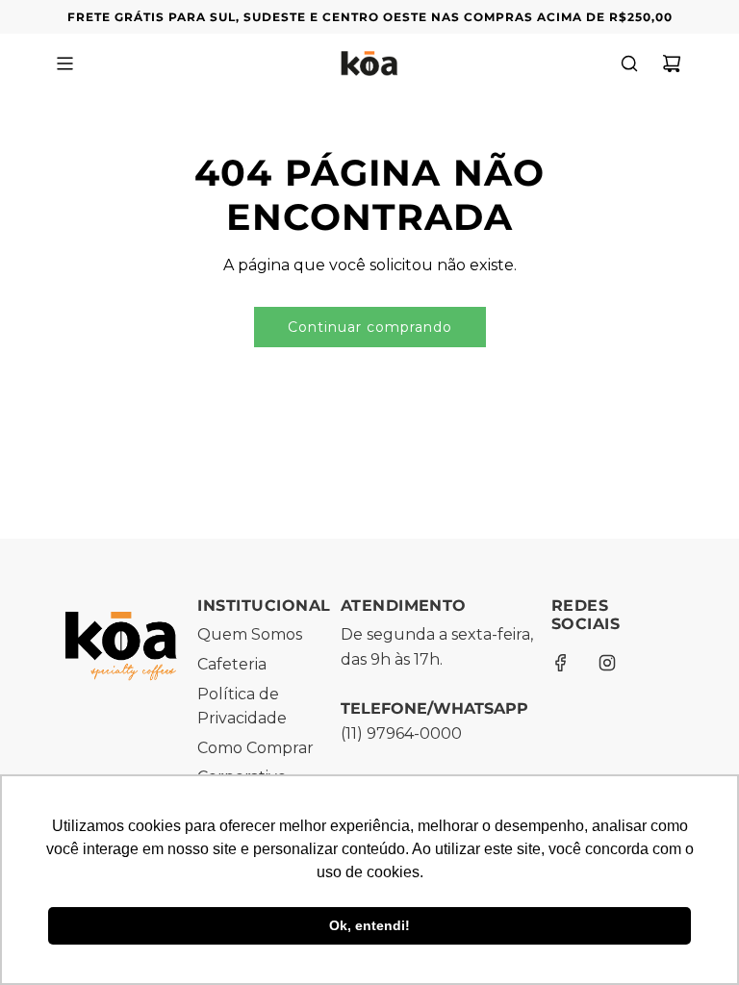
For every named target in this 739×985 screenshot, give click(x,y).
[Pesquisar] (629, 63)
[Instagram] (607, 663)
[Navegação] (64, 63)
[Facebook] (561, 663)
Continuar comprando (370, 327)
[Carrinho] (671, 63)
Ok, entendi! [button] (369, 925)
